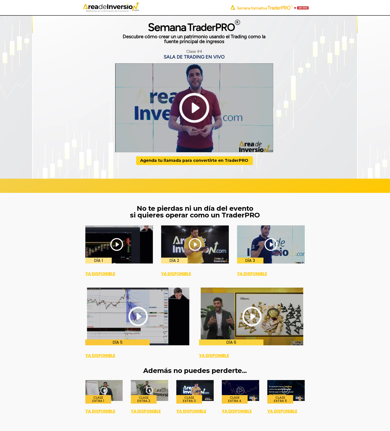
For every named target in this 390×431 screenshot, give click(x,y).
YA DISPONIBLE (100, 274)
